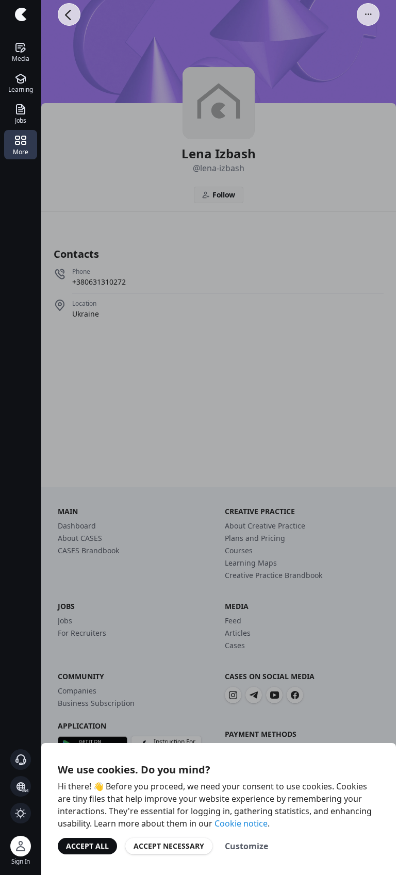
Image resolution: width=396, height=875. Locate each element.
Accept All (87, 846)
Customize (246, 846)
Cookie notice (241, 823)
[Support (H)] (20, 759)
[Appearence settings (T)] (20, 813)
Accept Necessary (169, 846)
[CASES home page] (20, 14)
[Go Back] (69, 14)
